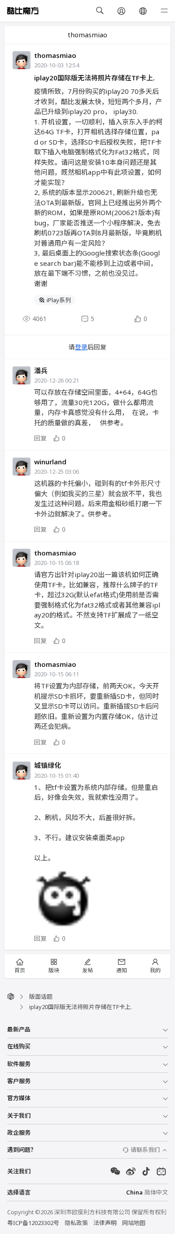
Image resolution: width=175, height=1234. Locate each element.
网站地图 (133, 1223)
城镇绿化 (47, 765)
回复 (40, 438)
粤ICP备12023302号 (33, 1223)
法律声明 (105, 1223)
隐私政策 (76, 1223)
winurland (50, 461)
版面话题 (40, 996)
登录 (81, 347)
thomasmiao (55, 55)
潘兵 (41, 370)
